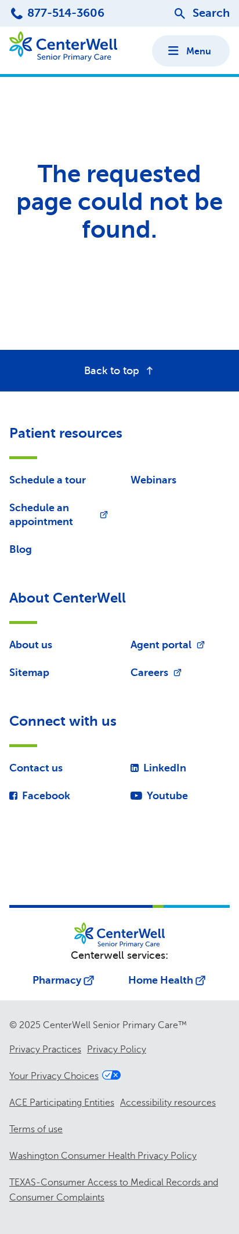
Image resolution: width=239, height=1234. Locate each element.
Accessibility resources (168, 1103)
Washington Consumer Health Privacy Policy (103, 1156)
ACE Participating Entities (61, 1103)
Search (211, 13)
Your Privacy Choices (54, 1076)
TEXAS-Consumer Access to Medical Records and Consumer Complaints (113, 1190)
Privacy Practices (45, 1049)
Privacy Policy (116, 1049)
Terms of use (36, 1129)
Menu (198, 51)
